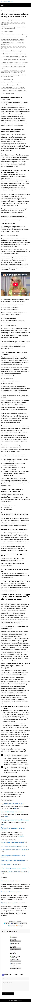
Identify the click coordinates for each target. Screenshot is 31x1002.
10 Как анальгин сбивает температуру (11, 51)
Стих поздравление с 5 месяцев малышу (12, 846)
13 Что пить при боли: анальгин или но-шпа (13, 59)
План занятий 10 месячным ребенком (11, 892)
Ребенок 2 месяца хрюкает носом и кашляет (13, 868)
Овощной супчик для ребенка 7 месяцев (12, 842)
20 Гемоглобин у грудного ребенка (11, 85)
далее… (16, 808)
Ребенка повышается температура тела (15, 967)
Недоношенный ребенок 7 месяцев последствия (15, 849)
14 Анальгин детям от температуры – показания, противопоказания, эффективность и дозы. (14, 63)
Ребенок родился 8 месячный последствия (13, 860)
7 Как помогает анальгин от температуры (12, 39)
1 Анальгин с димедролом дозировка (11, 20)
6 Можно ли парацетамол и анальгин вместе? (14, 37)
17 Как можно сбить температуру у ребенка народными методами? (13, 75)
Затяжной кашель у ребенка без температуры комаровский (14, 951)
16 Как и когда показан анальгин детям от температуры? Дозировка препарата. (13, 71)
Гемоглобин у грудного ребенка (12, 812)
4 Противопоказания (7, 31)
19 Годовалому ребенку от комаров (11, 82)
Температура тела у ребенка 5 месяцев (15, 820)
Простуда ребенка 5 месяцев (9, 864)
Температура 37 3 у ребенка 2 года (14, 960)
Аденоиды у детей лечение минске (11, 881)
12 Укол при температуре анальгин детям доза (14, 56)
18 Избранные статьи (7, 79)
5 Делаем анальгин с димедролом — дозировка (14, 34)
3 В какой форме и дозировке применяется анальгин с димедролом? (13, 27)
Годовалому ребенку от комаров (12, 804)
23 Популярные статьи (7, 93)
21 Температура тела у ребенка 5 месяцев (13, 87)
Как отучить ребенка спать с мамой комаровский (15, 871)
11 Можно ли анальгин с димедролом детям (13, 54)
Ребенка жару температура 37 (13, 940)
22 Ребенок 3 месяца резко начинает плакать (14, 90)
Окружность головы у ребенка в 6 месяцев (13, 903)
